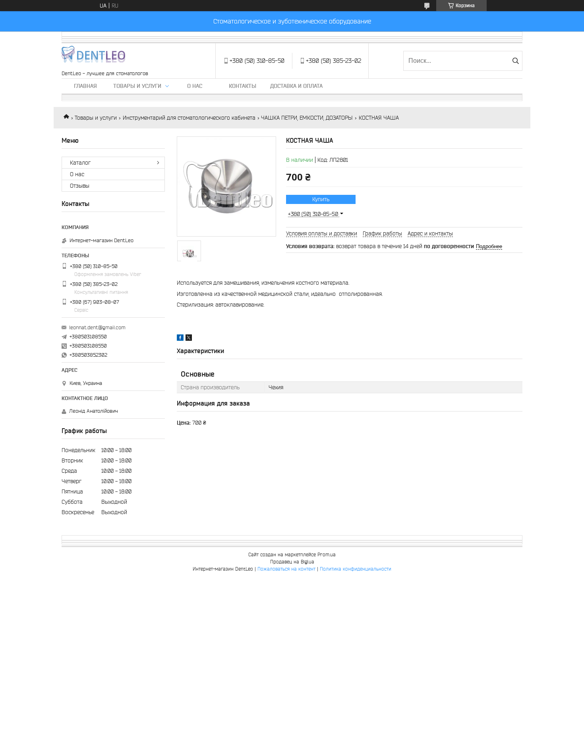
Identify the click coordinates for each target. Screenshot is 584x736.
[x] (189, 339)
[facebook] (180, 339)
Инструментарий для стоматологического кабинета (189, 118)
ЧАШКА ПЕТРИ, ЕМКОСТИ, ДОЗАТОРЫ (307, 118)
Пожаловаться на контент (286, 568)
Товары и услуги (137, 86)
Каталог (80, 162)
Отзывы (79, 186)
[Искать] (515, 61)
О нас (194, 86)
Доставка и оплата (296, 86)
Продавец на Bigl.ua (292, 561)
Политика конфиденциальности (355, 568)
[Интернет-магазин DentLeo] (93, 56)
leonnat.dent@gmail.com (97, 327)
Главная (85, 86)
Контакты (242, 86)
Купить (320, 199)
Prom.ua (326, 554)
